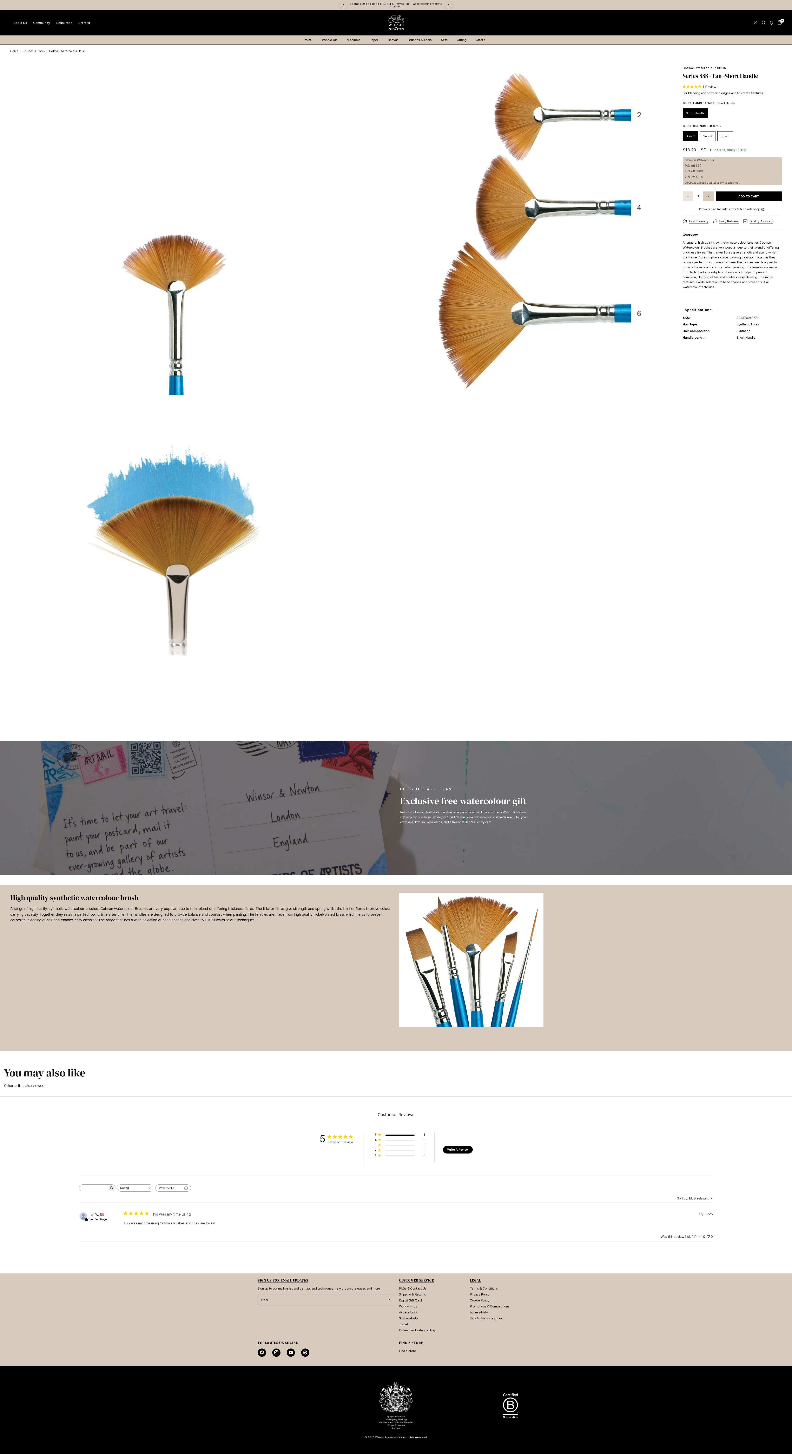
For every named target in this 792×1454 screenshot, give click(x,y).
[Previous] (343, 5)
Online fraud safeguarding (417, 1330)
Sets (444, 40)
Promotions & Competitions (489, 1306)
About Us (20, 23)
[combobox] (135, 1188)
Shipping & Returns (412, 1294)
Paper (374, 40)
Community (41, 23)
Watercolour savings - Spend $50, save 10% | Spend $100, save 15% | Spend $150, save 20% (437, 5)
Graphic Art (329, 40)
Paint (307, 40)
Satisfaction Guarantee (486, 1318)
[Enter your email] (389, 1300)
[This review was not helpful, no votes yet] (708, 1236)
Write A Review (458, 1149)
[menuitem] (20, 22)
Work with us (408, 1306)
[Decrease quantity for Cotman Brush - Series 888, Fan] (688, 196)
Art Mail (84, 23)
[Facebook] (262, 1352)
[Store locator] (772, 22)
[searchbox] (93, 1188)
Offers (480, 40)
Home (14, 51)
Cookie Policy (479, 1300)
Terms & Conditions (484, 1288)
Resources (64, 23)
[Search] (764, 22)
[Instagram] (276, 1352)
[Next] (449, 5)
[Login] (756, 22)
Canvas (393, 40)
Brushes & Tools (420, 40)
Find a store (407, 1351)
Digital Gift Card (410, 1300)
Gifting (462, 40)
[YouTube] (291, 1352)
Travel (403, 1324)
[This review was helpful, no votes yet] (700, 1236)
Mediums (353, 40)
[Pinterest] (305, 1352)
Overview (690, 235)
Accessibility (408, 1312)
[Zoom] (331, 74)
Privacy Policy (479, 1294)
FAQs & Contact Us (413, 1288)
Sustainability (408, 1318)
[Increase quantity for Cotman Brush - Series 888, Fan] (708, 196)
